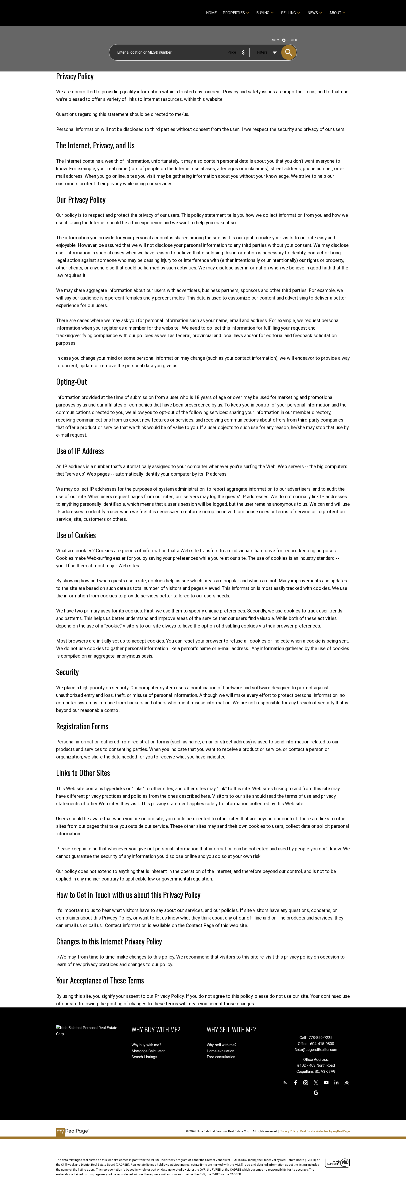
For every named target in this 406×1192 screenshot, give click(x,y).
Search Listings (144, 1057)
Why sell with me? (222, 1045)
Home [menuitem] (211, 13)
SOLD (294, 40)
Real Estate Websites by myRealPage (325, 1131)
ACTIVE (276, 40)
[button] (285, 1082)
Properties (234, 13)
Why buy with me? (146, 1045)
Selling (288, 13)
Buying (262, 13)
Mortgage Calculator (148, 1051)
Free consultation (221, 1057)
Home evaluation (220, 1051)
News (313, 13)
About (335, 13)
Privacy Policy (289, 1131)
